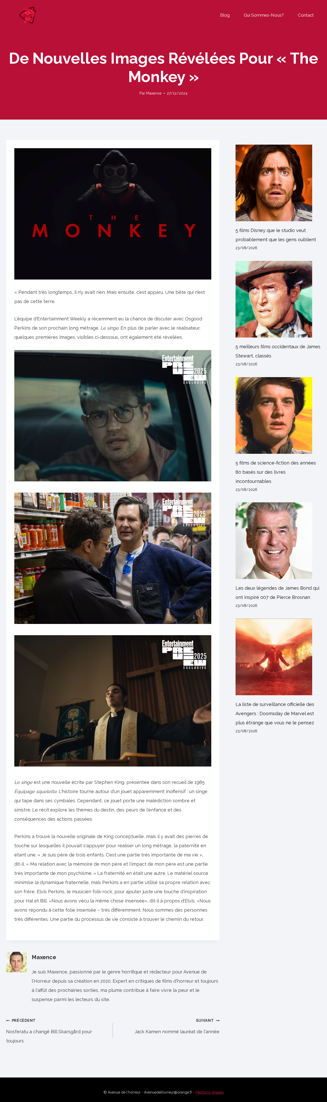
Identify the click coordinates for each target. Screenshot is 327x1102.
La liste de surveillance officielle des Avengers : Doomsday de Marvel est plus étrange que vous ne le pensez (275, 713)
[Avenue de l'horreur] (28, 15)
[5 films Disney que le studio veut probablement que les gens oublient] (278, 183)
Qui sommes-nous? (264, 15)
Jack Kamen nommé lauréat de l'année (177, 1026)
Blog (225, 15)
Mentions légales (210, 1092)
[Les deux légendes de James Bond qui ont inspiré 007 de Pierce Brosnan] (278, 540)
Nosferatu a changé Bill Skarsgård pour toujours (49, 1030)
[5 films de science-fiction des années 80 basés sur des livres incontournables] (278, 415)
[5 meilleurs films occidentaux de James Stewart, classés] (278, 299)
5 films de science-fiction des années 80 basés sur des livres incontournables (276, 472)
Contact (306, 15)
